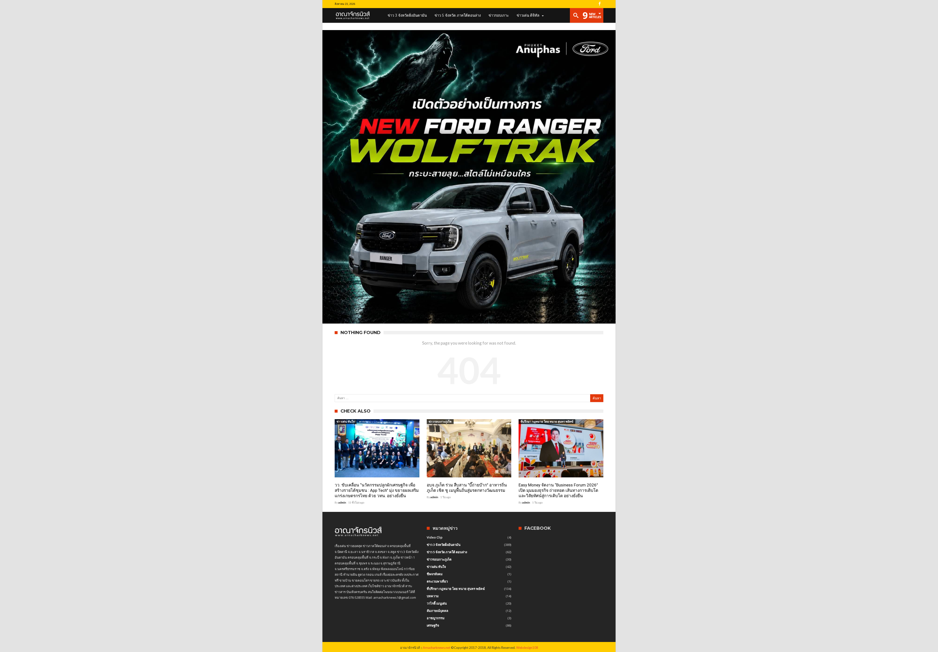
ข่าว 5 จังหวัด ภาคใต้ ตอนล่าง (447, 552)
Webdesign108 (527, 648)
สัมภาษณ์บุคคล (437, 610)
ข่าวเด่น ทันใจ (346, 421)
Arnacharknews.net (436, 648)
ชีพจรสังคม (435, 574)
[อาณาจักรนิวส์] (354, 15)
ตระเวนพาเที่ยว (437, 581)
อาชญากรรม (436, 618)
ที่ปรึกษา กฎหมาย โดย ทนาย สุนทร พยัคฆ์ (547, 421)
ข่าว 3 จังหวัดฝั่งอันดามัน (443, 544)
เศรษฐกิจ (433, 625)
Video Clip (434, 537)
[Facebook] (599, 4)
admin (342, 502)
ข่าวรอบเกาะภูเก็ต (440, 421)
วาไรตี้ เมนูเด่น (437, 603)
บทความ (433, 596)
